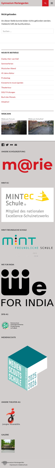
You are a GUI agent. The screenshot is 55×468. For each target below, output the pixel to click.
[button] (5, 463)
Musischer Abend (8, 68)
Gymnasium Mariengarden (14, 3)
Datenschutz (23, 465)
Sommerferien (7, 63)
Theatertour (6, 87)
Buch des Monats (8, 97)
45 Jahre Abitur (7, 73)
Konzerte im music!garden (12, 83)
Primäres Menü (52, 3)
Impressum (13, 465)
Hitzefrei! (5, 102)
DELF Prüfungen (8, 92)
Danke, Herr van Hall (10, 59)
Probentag (5, 78)
